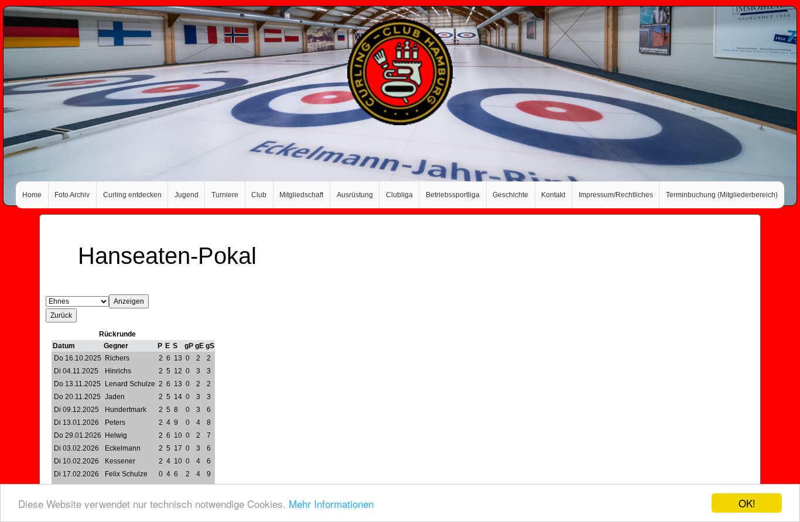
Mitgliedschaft (301, 195)
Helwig (116, 435)
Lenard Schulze (130, 384)
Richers (117, 358)
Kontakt (553, 195)
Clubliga (399, 195)
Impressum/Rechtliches (616, 195)
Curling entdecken (132, 195)
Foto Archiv (72, 195)
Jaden (115, 397)
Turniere (224, 195)
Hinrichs (118, 371)
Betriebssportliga (453, 195)
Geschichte (510, 195)
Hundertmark (125, 410)
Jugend (187, 195)
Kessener (120, 461)
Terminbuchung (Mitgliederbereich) (722, 195)
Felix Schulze (126, 474)
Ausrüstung (355, 195)
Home (32, 195)
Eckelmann (123, 448)
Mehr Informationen (331, 503)
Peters (115, 422)
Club (258, 195)
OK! (747, 503)
